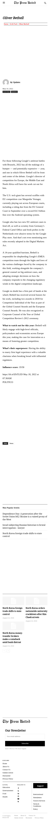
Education (6, 787)
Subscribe (25, 743)
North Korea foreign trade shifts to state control (12, 611)
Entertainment (8, 790)
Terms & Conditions (37, 805)
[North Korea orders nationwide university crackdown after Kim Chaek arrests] (36, 601)
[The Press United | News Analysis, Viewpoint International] (28, 3)
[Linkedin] (36, 97)
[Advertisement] (25, 52)
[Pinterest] (42, 97)
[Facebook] (13, 97)
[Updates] (6, 82)
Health (5, 797)
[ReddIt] (25, 97)
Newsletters (37, 797)
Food (4, 794)
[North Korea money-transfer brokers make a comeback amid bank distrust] (13, 626)
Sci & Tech (13, 24)
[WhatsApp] (30, 97)
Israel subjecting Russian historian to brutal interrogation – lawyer (24, 526)
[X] (19, 97)
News (11, 443)
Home (6, 24)
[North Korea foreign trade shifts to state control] (13, 601)
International (38, 794)
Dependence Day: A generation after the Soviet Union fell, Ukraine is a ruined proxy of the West (25, 516)
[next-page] (8, 650)
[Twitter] (18, 791)
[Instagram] (18, 796)
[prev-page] (4, 650)
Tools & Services (39, 801)
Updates (16, 82)
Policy (35, 809)
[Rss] (18, 801)
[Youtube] (18, 799)
